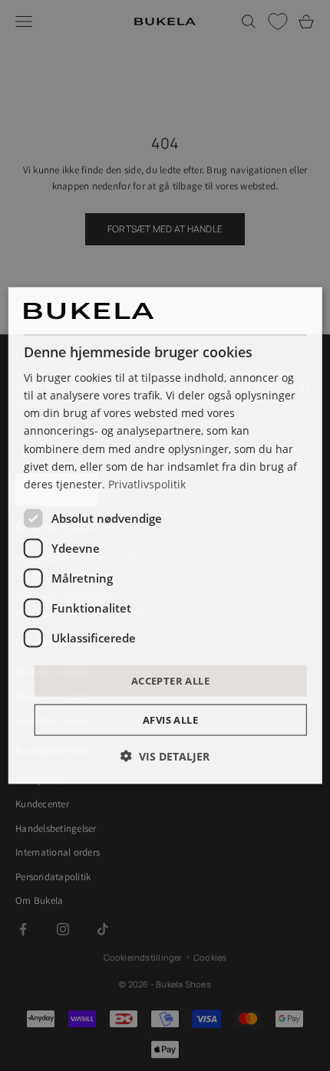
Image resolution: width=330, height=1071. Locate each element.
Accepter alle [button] (170, 680)
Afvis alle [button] (170, 720)
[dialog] (165, 535)
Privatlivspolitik (147, 483)
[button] (165, 756)
